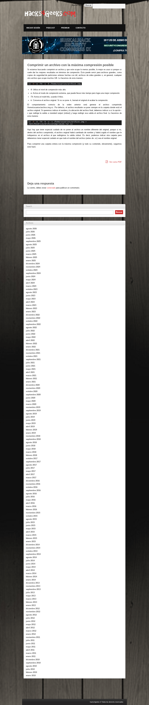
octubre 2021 (31, 356)
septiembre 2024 (33, 273)
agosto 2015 (31, 519)
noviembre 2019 (33, 407)
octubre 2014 (31, 551)
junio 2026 (30, 235)
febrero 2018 (31, 455)
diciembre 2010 (33, 659)
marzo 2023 (31, 305)
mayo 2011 (30, 647)
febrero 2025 (31, 257)
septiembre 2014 (33, 554)
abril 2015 (30, 532)
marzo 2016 (31, 506)
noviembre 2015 (33, 513)
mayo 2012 (31, 624)
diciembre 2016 (33, 481)
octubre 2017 (31, 458)
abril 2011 (30, 650)
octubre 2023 (31, 289)
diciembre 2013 (33, 583)
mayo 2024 (31, 280)
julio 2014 (30, 560)
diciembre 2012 (33, 608)
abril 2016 (30, 503)
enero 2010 (31, 675)
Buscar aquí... (78, 5)
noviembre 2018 (33, 436)
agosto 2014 (31, 557)
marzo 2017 (31, 477)
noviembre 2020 (33, 388)
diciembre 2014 (33, 545)
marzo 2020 (31, 404)
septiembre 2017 (33, 462)
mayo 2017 (31, 471)
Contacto (80, 28)
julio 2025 (30, 248)
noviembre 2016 (33, 484)
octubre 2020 (31, 391)
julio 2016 (30, 497)
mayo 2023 (31, 299)
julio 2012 (30, 618)
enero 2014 (31, 580)
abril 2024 (30, 283)
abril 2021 (30, 372)
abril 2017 (30, 474)
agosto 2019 (31, 414)
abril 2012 (30, 628)
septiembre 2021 (33, 359)
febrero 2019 (31, 430)
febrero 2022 (31, 343)
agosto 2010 (31, 666)
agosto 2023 (31, 292)
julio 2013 (30, 592)
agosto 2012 (31, 615)
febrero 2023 (31, 308)
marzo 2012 (31, 631)
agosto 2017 (31, 465)
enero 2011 (31, 656)
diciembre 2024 (33, 264)
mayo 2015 (31, 529)
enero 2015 (31, 541)
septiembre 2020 (33, 394)
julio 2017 (30, 468)
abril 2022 (30, 340)
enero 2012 (31, 634)
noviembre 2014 (33, 548)
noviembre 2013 (33, 586)
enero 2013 (31, 605)
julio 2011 (30, 640)
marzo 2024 (31, 286)
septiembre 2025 (33, 241)
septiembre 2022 (33, 324)
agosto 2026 (31, 229)
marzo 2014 (31, 573)
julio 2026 (30, 232)
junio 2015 (30, 525)
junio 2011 (30, 643)
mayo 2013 (31, 596)
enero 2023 (31, 311)
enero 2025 (31, 260)
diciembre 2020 (33, 385)
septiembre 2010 (33, 663)
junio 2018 (30, 446)
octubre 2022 (31, 321)
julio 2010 (30, 669)
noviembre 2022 (33, 318)
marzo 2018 (31, 452)
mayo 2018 (31, 449)
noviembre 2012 (33, 611)
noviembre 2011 (33, 637)
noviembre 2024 (33, 267)
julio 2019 (30, 417)
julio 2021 (30, 363)
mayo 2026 (31, 238)
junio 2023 (30, 295)
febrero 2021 (31, 378)
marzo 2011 (31, 653)
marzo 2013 (31, 599)
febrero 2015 (31, 538)
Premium (65, 28)
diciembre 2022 (33, 315)
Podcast (50, 28)
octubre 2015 (31, 516)
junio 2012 (30, 621)
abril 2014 (30, 570)
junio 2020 (30, 398)
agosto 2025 (31, 244)
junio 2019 (30, 420)
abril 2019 (30, 426)
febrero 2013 (31, 602)
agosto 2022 (31, 327)
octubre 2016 (31, 487)
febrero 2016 (31, 509)
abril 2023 (30, 302)
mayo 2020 (31, 401)
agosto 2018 (31, 442)
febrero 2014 (31, 576)
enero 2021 (31, 382)
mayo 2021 (31, 369)
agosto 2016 (31, 494)
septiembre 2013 (33, 589)
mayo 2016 (31, 500)
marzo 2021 (31, 375)
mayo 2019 (31, 423)
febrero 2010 (31, 672)
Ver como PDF (115, 162)
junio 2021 (30, 366)
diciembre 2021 (33, 350)
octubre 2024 (31, 270)
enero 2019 (31, 433)
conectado (51, 188)
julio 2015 (30, 522)
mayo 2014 (31, 567)
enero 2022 (31, 347)
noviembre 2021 (33, 353)
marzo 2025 (31, 254)
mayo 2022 (31, 337)
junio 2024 (30, 276)
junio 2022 (30, 334)
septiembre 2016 (33, 490)
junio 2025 (30, 251)
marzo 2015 (31, 535)
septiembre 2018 (33, 439)
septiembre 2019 (33, 410)
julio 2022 (30, 331)
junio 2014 (30, 564)
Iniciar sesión (33, 28)
